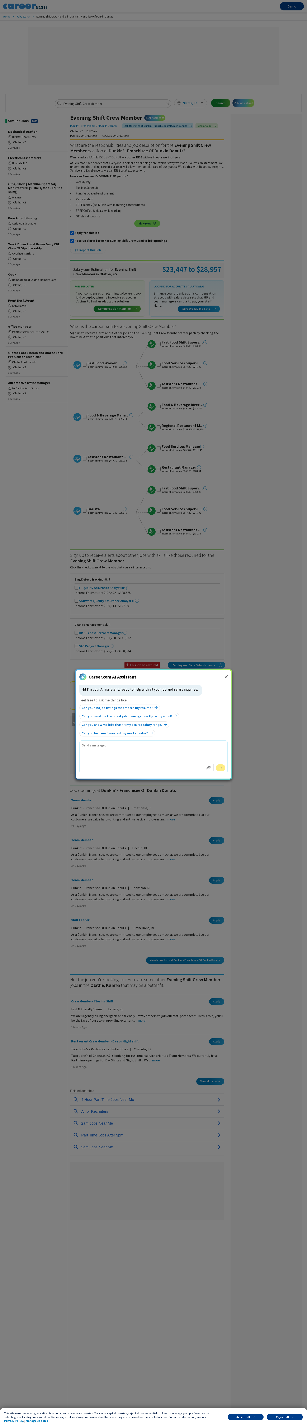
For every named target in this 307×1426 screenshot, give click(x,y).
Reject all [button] (282, 1417)
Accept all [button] (243, 1417)
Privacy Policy (13, 1421)
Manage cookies (37, 1421)
